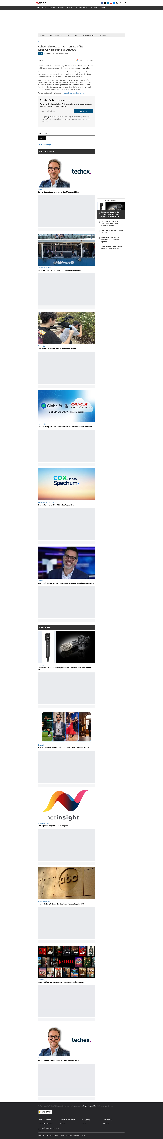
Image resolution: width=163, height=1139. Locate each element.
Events (69, 8)
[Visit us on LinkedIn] (108, 3)
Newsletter (91, 60)
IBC (68, 35)
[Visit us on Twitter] (105, 3)
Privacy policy (86, 1120)
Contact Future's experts (67, 1120)
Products (61, 8)
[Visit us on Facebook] (102, 3)
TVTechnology (50, 53)
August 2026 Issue (56, 35)
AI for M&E (103, 35)
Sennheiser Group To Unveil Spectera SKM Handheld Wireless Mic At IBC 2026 (111, 214)
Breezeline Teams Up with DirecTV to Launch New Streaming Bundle (110, 223)
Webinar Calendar (88, 35)
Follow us (81, 60)
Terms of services (64, 116)
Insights (52, 8)
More (102, 8)
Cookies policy (107, 1120)
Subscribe (93, 8)
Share (42, 60)
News (44, 8)
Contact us (85, 1124)
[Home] (38, 8)
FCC (76, 35)
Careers (62, 1124)
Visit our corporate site (104, 1106)
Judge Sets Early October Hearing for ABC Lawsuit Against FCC (110, 240)
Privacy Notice (48, 118)
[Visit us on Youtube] (111, 3)
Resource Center (81, 8)
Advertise (106, 1124)
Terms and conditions (45, 1120)
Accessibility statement (45, 1124)
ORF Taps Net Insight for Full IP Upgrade (112, 231)
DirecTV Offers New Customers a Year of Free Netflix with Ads (112, 248)
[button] (123, 3)
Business (40, 41)
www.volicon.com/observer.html (73, 93)
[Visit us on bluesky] (114, 3)
